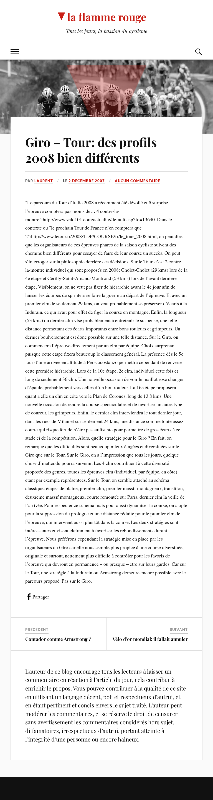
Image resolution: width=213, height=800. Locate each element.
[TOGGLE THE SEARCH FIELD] (198, 51)
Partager (40, 596)
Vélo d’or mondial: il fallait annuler (150, 639)
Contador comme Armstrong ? (58, 639)
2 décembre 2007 (87, 181)
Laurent (43, 181)
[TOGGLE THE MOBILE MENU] (15, 51)
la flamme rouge (106, 17)
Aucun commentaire (137, 181)
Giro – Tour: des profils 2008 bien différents (91, 150)
